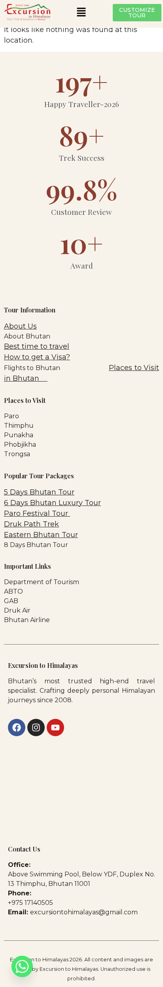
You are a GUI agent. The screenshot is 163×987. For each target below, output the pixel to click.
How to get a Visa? (37, 357)
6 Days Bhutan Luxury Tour (52, 502)
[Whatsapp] (22, 966)
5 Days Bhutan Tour (39, 492)
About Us (20, 326)
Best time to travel (36, 346)
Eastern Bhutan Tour (41, 534)
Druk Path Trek (31, 524)
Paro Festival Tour (37, 513)
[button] (81, 12)
